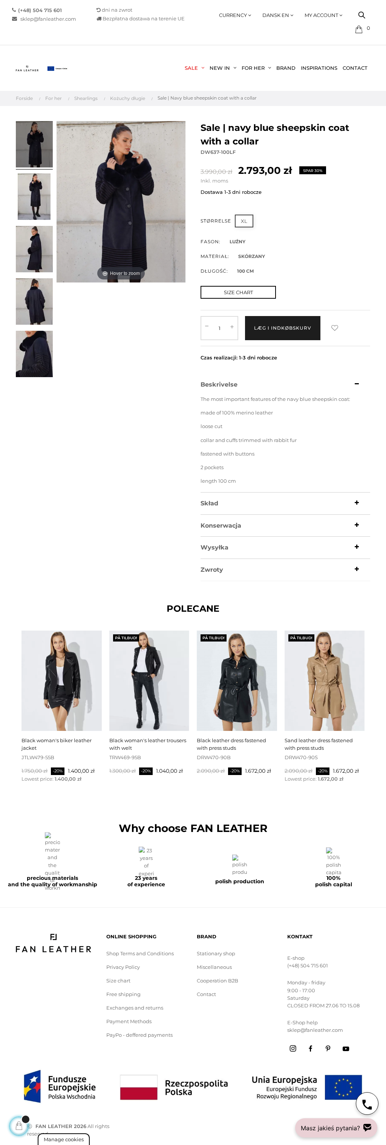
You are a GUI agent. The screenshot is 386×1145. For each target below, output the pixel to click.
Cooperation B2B (217, 981)
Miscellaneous (214, 967)
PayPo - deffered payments (139, 1035)
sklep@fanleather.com (48, 18)
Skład (209, 503)
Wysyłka (214, 547)
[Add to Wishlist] (334, 328)
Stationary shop (216, 953)
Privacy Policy (123, 967)
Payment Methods (129, 1021)
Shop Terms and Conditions (140, 953)
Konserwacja (221, 525)
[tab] (285, 385)
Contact (206, 994)
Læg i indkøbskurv (282, 328)
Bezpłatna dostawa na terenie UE (143, 18)
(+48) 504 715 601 (307, 965)
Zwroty (212, 569)
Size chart (118, 981)
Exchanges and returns (134, 1008)
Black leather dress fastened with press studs (231, 744)
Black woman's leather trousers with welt (147, 744)
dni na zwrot (117, 10)
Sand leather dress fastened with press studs (319, 744)
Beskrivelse (219, 384)
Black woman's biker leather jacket (56, 744)
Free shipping (123, 994)
